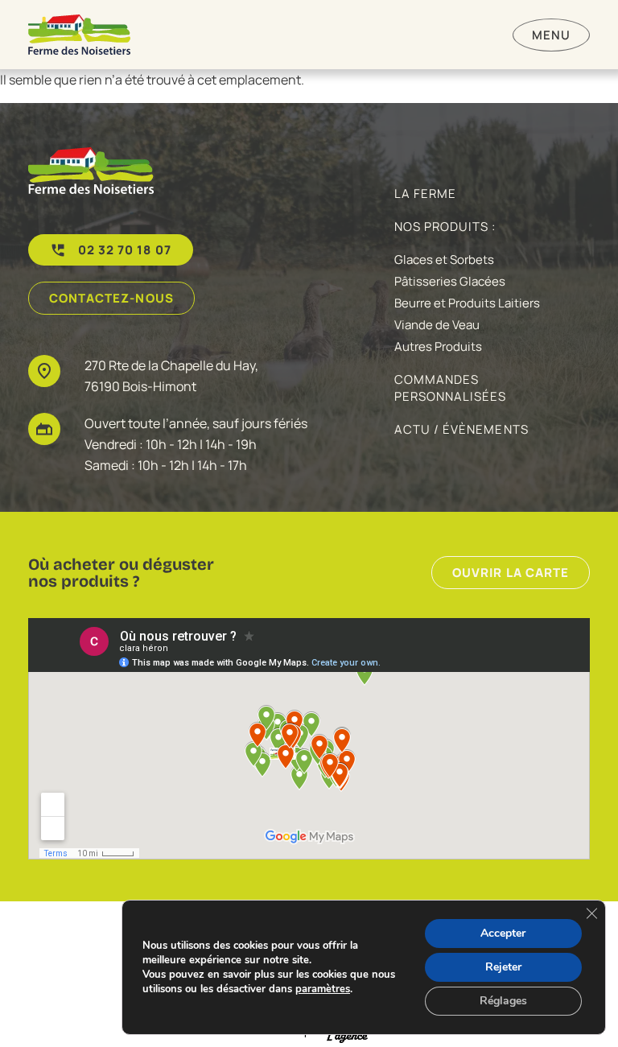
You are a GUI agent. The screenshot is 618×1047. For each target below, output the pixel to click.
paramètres (322, 989)
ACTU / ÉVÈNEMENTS (461, 429)
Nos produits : (445, 226)
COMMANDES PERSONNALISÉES (450, 388)
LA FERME (425, 193)
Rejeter (503, 967)
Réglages (503, 1000)
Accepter (502, 933)
